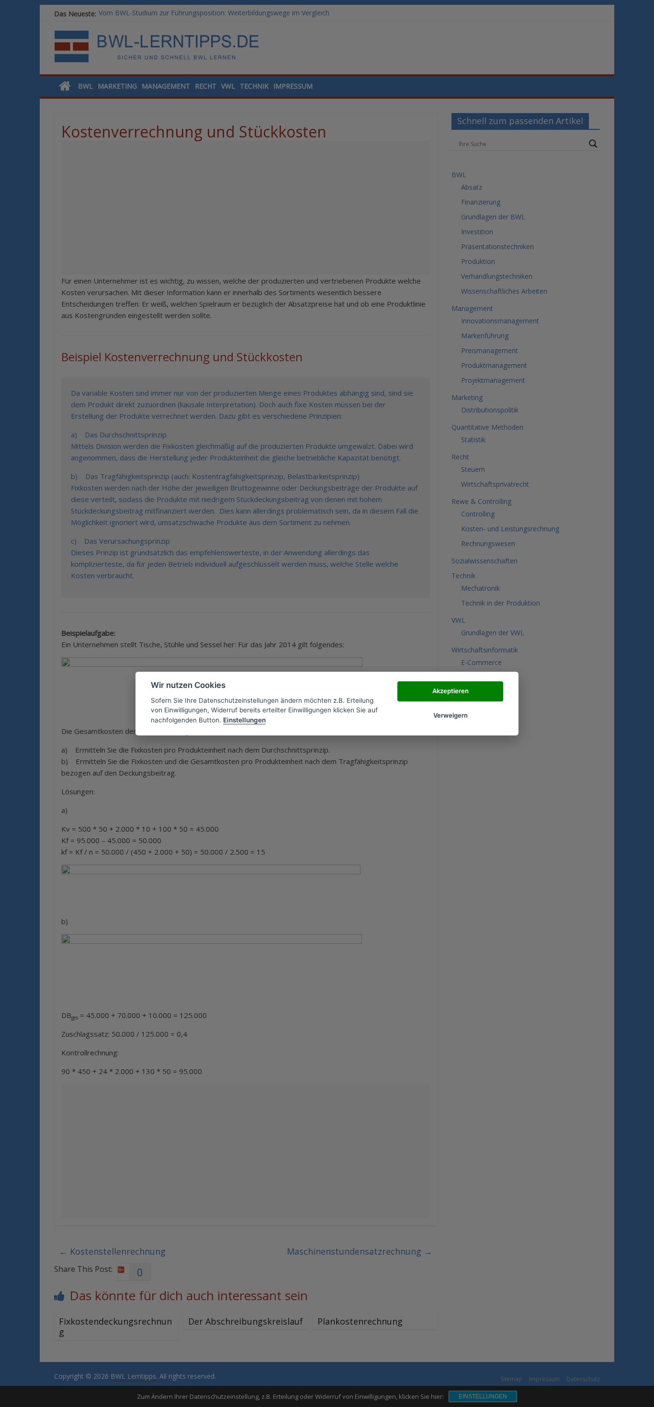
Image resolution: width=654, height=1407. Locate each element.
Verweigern (450, 715)
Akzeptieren (450, 691)
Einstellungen (244, 720)
